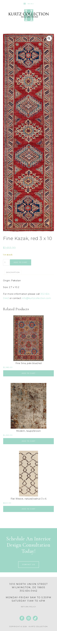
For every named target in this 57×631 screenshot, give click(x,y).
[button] (49, 38)
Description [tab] (13, 272)
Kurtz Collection (28, 15)
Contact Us (28, 564)
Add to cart (20, 262)
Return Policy (28, 607)
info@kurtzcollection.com (36, 298)
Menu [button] (31, 4)
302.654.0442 (28, 590)
